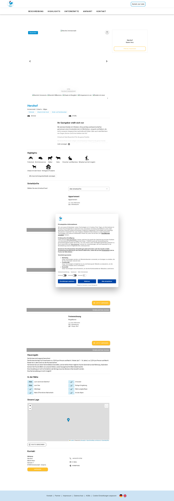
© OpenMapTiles (105, 440)
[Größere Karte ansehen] (106, 406)
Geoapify (83, 440)
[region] (68, 422)
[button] (88, 189)
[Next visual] (107, 61)
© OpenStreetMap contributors (93, 440)
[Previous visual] (30, 61)
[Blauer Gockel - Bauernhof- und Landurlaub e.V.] (10, 4)
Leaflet (72, 440)
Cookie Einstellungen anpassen (104, 496)
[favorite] (107, 32)
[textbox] (83, 134)
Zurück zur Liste (138, 4)
